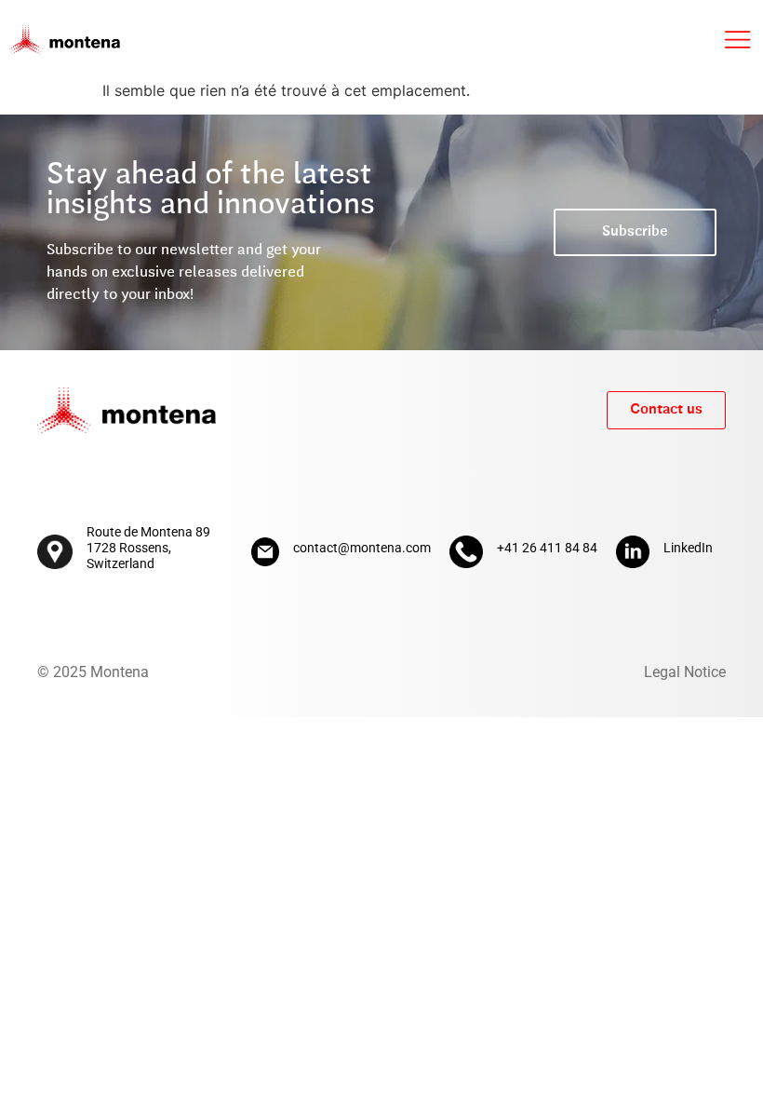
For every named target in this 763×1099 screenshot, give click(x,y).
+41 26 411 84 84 (547, 547)
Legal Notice (685, 672)
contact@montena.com (362, 547)
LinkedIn (688, 547)
